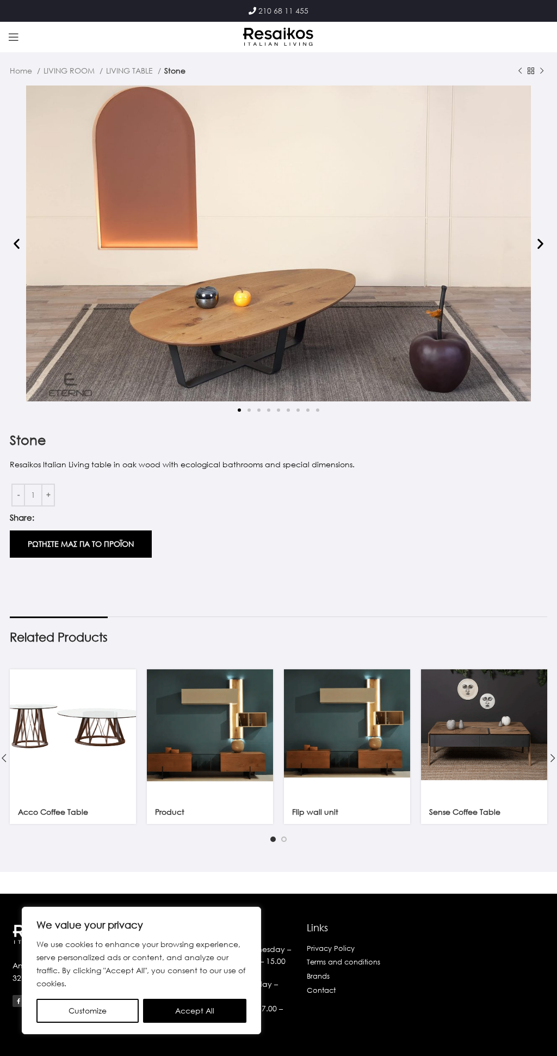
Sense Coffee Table (464, 812)
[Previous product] (520, 71)
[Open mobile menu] (13, 37)
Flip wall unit (315, 812)
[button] (16, 244)
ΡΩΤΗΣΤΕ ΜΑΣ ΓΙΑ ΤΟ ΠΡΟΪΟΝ (81, 544)
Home (22, 70)
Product (169, 812)
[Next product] (541, 71)
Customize (88, 1010)
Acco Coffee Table (53, 812)
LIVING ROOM (70, 70)
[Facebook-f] (18, 1001)
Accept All (194, 1010)
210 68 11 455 (283, 10)
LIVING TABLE (130, 70)
